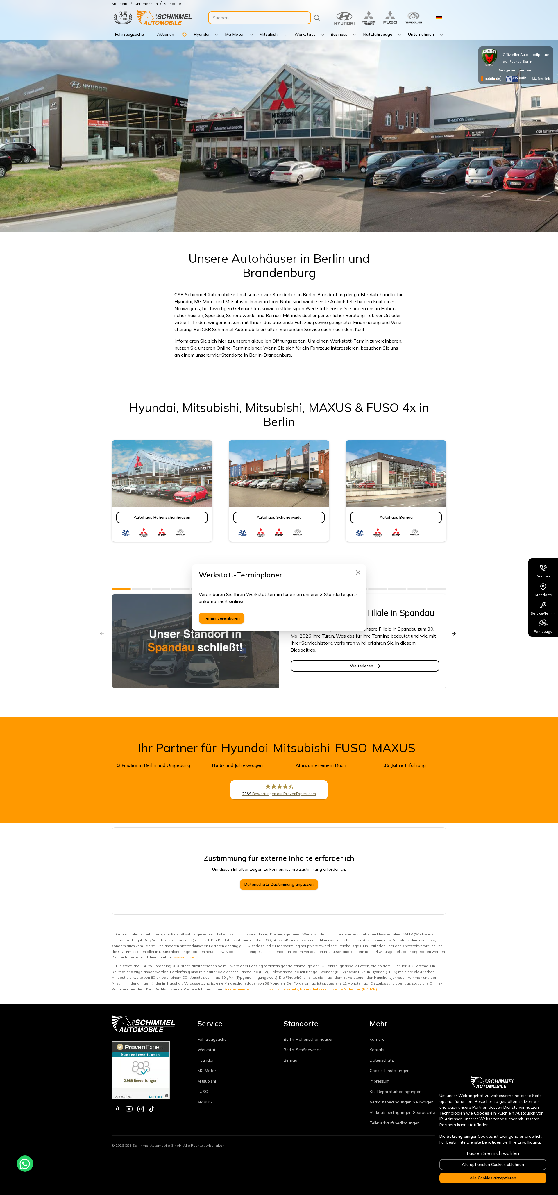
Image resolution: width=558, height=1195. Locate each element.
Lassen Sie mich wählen (493, 1153)
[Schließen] (358, 572)
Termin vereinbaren (221, 618)
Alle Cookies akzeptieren (493, 1177)
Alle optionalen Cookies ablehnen (493, 1164)
